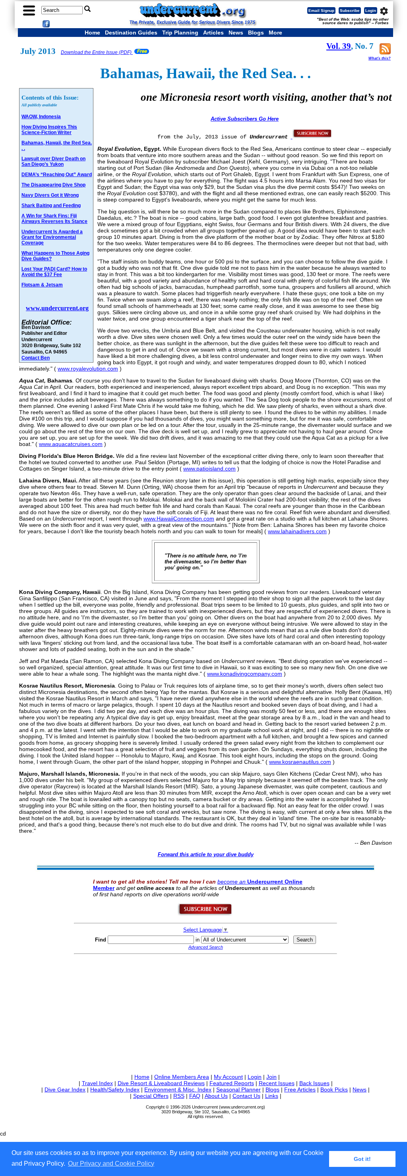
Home (92, 32)
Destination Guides (131, 32)
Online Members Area (181, 1077)
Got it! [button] (362, 1159)
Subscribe (350, 10)
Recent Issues (277, 1083)
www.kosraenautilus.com (300, 762)
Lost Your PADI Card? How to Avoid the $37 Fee (54, 271)
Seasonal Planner (238, 1089)
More (275, 32)
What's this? (379, 58)
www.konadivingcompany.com (244, 674)
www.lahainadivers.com (297, 531)
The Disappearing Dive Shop (53, 185)
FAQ (194, 1096)
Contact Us (246, 1096)
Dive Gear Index (65, 1089)
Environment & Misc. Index (177, 1089)
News (236, 32)
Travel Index (97, 1083)
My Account (228, 1077)
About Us (216, 1096)
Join (271, 1077)
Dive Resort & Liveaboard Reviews (161, 1083)
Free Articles (300, 1089)
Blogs (256, 32)
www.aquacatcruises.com (71, 444)
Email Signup (321, 10)
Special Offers (151, 1096)
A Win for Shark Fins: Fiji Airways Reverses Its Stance (54, 218)
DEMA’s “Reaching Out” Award (56, 174)
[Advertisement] (205, 1012)
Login (370, 10)
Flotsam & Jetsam (42, 285)
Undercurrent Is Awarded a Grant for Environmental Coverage (52, 237)
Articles (213, 32)
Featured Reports (231, 1083)
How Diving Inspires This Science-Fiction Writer (49, 129)
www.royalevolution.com (88, 368)
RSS (178, 1096)
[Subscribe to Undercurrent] (205, 914)
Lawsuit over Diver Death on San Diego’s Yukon (53, 161)
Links (271, 1096)
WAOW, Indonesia (41, 116)
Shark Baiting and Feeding (51, 205)
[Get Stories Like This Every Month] (311, 136)
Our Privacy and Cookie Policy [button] (111, 1163)
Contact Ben (35, 357)
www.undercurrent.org (57, 308)
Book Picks (334, 1089)
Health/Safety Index (115, 1089)
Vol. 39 (338, 46)
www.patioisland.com (209, 468)
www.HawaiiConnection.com (178, 518)
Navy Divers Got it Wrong (50, 195)
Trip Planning (180, 32)
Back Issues (314, 1083)
